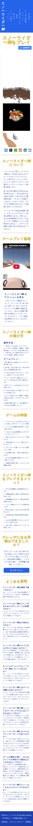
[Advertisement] (16, 69)
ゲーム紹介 (11, 16)
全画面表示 (26, 48)
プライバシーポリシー (16, 822)
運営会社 (5, 822)
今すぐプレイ (18, 570)
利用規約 (28, 822)
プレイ (8, 16)
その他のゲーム (20, 16)
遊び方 (14, 16)
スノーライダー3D (3, 16)
